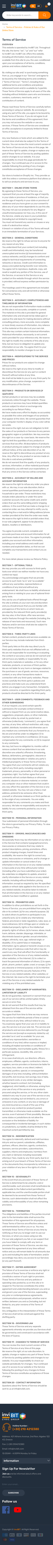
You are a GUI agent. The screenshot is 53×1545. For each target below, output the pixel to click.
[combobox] (20, 15)
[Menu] (6, 6)
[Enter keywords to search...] (44, 15)
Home (5, 24)
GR (38, 6)
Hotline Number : (20, 1426)
